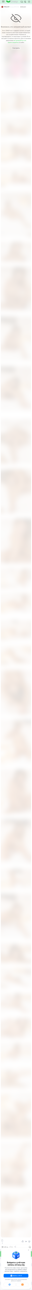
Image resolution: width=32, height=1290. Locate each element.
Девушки (23, 7)
